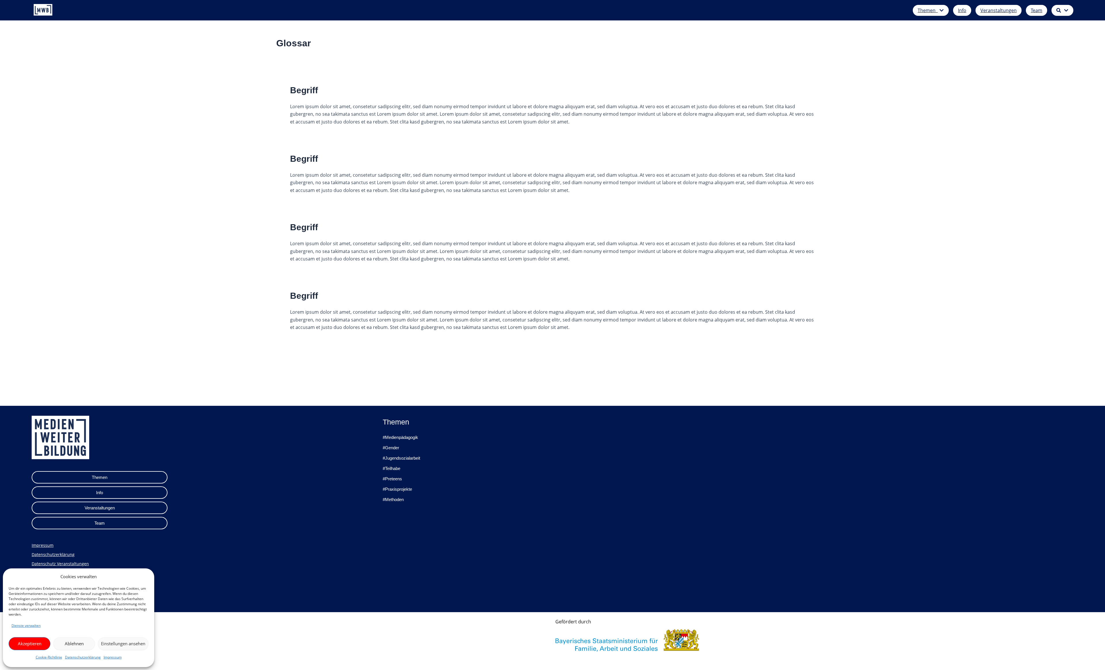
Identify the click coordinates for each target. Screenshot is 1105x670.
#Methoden (393, 499)
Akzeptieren (29, 643)
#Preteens (392, 478)
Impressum (113, 657)
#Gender (391, 447)
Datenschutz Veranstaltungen (60, 563)
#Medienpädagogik (400, 437)
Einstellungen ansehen (123, 643)
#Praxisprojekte (397, 489)
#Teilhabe (391, 468)
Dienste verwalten (26, 625)
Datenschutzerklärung (83, 657)
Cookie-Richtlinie (49, 657)
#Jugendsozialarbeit (401, 458)
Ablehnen (74, 643)
